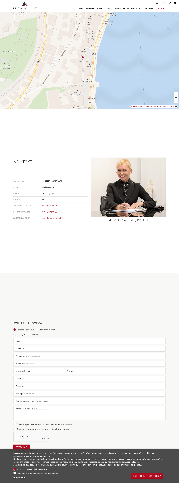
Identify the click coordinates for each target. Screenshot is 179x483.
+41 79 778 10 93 (49, 212)
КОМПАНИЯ (148, 8)
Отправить (22, 447)
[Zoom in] (176, 94)
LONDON (108, 8)
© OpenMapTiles (155, 106)
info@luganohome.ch (51, 218)
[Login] (170, 3)
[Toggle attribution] (176, 106)
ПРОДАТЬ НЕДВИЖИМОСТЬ (127, 8)
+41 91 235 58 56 (49, 205)
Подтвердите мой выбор (147, 476)
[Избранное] (175, 3)
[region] (89, 60)
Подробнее (19, 477)
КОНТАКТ (160, 8)
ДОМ (81, 8)
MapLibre (134, 106)
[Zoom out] (176, 97)
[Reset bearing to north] (176, 101)
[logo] (25, 6)
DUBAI (99, 8)
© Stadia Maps (144, 106)
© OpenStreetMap (168, 106)
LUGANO (90, 8)
